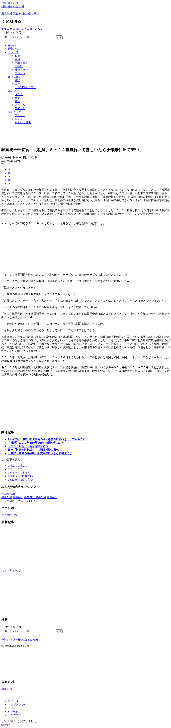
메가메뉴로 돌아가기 (25, 29)
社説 (17, 80)
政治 (17, 55)
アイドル (20, 104)
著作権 (17, 639)
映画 (17, 101)
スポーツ (20, 73)
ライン (12, 708)
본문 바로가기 (9, 3)
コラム (19, 83)
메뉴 (8, 724)
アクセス (20, 115)
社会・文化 (21, 69)
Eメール (13, 711)
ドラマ (19, 94)
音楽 (17, 97)
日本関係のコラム (25, 87)
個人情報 (33, 639)
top (3, 724)
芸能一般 (20, 108)
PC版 (24, 639)
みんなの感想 (23, 122)
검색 (59, 37)
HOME (12, 45)
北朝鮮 (19, 66)
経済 (17, 59)
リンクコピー (16, 715)
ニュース (13, 52)
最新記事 (13, 48)
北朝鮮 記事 (8, 493)
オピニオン (14, 76)
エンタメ (13, 90)
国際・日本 (21, 62)
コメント (20, 118)
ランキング (14, 111)
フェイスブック (17, 704)
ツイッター (14, 701)
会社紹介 (6, 639)
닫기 (40, 29)
